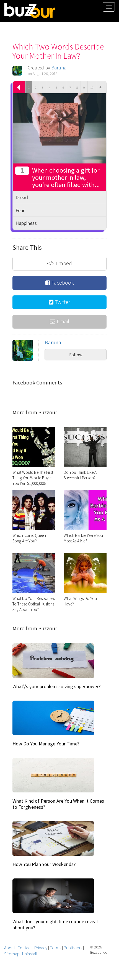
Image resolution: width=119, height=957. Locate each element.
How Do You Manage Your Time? (45, 743)
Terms (55, 947)
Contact (24, 947)
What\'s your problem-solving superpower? (56, 686)
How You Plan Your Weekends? (44, 864)
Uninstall (29, 953)
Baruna (58, 67)
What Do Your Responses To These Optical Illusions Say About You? (33, 604)
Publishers (73, 947)
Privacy (40, 947)
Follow (75, 354)
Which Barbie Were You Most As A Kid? (83, 538)
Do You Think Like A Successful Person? (80, 475)
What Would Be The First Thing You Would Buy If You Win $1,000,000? (32, 478)
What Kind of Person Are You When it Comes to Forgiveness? (58, 804)
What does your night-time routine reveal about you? (55, 924)
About (9, 947)
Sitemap (12, 953)
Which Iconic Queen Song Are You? (29, 538)
